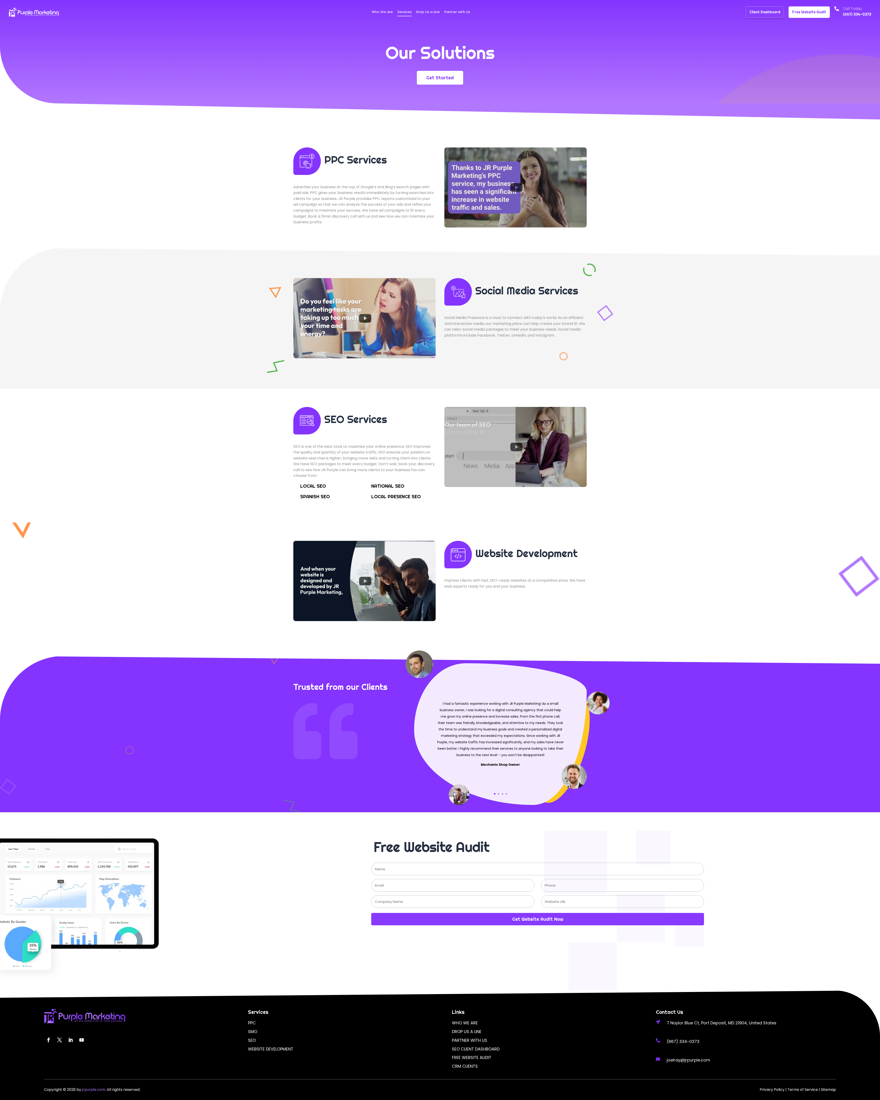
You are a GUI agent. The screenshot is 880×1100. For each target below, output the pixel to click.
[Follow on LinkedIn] (70, 1040)
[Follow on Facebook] (48, 1040)
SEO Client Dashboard (476, 1049)
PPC (252, 1023)
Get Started (440, 78)
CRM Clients (465, 1066)
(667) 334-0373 (857, 14)
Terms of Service (802, 1089)
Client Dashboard (764, 12)
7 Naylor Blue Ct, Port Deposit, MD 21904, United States (721, 1023)
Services (404, 11)
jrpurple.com (93, 1089)
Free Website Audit (809, 12)
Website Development (270, 1049)
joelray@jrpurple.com (688, 1060)
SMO (252, 1031)
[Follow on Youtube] (81, 1040)
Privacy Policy (772, 1089)
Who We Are (382, 11)
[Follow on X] (59, 1040)
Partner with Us (457, 11)
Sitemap (828, 1089)
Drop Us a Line (428, 11)
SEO (252, 1040)
